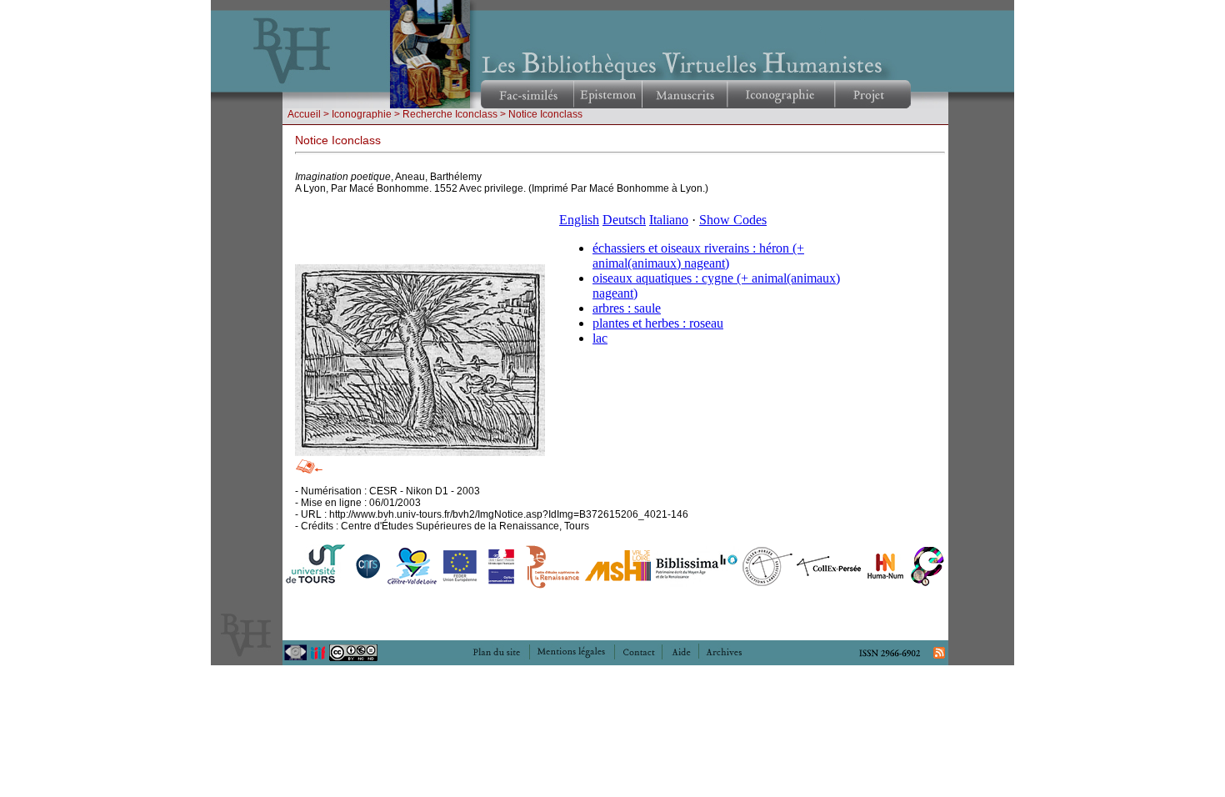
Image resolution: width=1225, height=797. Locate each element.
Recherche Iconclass (450, 114)
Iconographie (362, 114)
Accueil (304, 114)
